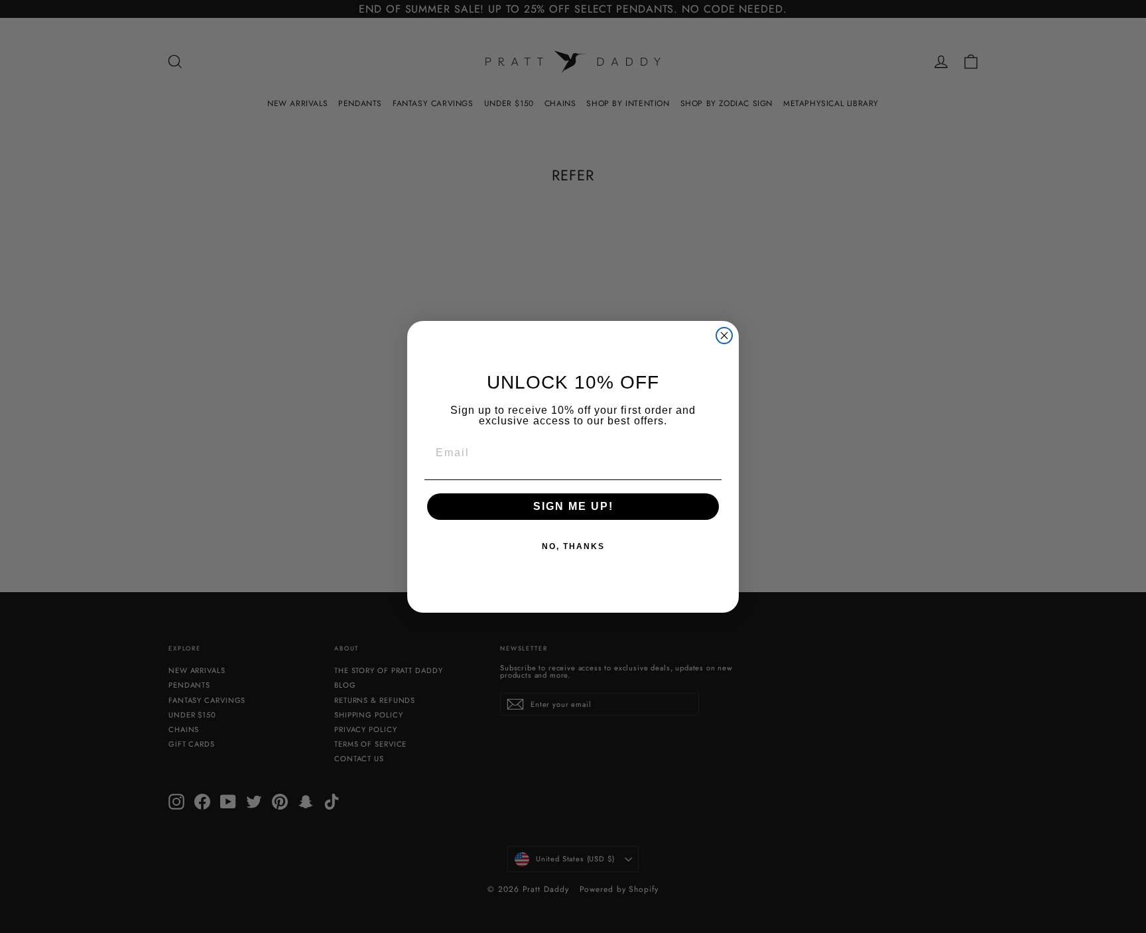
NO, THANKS (573, 546)
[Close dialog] (724, 335)
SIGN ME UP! (573, 506)
